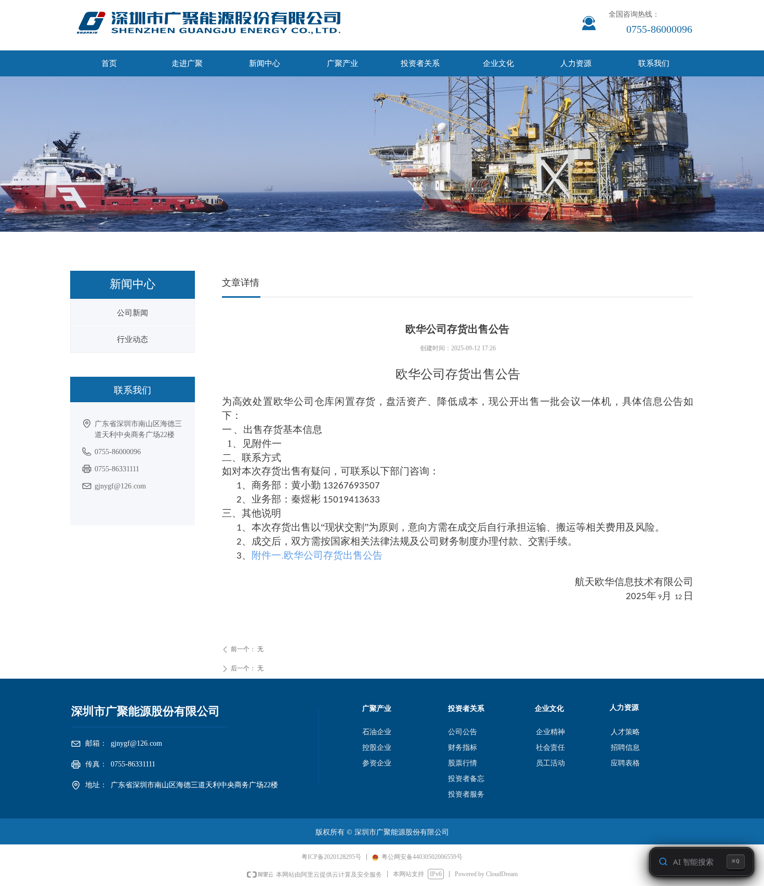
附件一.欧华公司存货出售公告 (317, 555)
